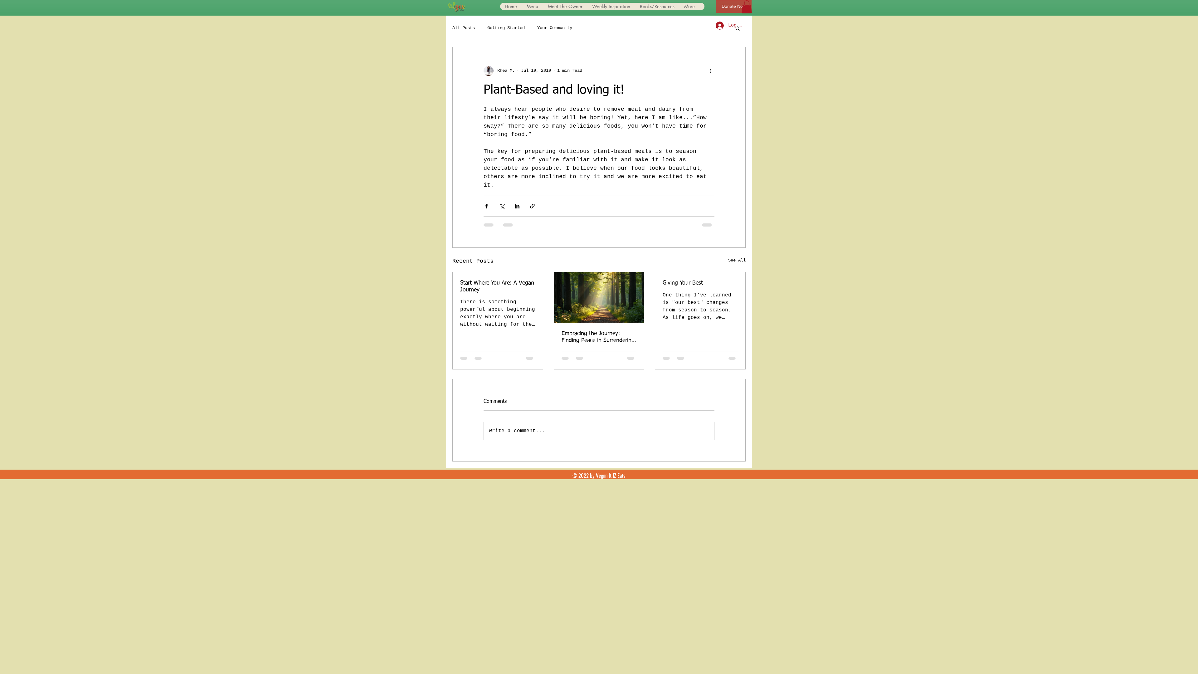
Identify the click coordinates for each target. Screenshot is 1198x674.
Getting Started (506, 27)
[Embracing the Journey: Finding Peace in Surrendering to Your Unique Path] (599, 297)
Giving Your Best (683, 283)
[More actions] (710, 71)
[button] (746, 6)
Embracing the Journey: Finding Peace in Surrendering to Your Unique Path (598, 337)
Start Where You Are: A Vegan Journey (497, 286)
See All (737, 260)
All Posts (463, 27)
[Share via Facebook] (486, 206)
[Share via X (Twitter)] (502, 206)
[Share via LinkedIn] (517, 206)
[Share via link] (532, 206)
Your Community (554, 27)
